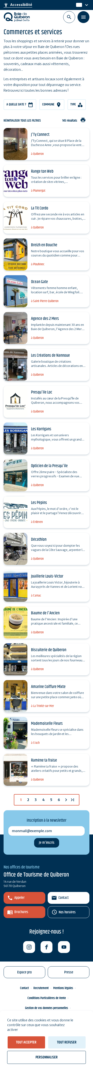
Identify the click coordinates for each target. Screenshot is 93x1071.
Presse (68, 972)
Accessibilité (18, 5)
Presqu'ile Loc (41, 392)
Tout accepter (26, 1042)
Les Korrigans (41, 429)
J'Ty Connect (40, 134)
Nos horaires (67, 912)
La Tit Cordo (39, 208)
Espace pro (24, 972)
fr (78, 5)
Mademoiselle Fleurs (47, 723)
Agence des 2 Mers (45, 318)
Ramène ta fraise (44, 760)
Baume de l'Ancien (45, 613)
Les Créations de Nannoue (50, 355)
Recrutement (41, 988)
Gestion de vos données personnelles (46, 1008)
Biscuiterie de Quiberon (48, 650)
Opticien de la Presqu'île (49, 466)
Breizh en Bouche (44, 245)
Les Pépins (39, 502)
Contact (63, 898)
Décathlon (38, 539)
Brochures (21, 912)
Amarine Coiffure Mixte (48, 686)
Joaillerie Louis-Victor (47, 576)
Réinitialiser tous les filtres (22, 120)
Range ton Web (42, 171)
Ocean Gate (39, 282)
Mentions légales (63, 988)
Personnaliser (47, 1057)
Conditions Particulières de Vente (46, 998)
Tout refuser (67, 1042)
